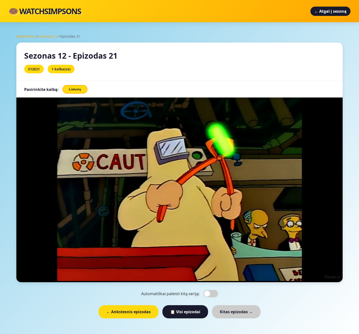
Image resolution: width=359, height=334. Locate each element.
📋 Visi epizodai (185, 311)
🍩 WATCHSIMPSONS (45, 11)
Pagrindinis (25, 36)
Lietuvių (75, 89)
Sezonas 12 (48, 36)
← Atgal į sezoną (330, 11)
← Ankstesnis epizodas (128, 311)
